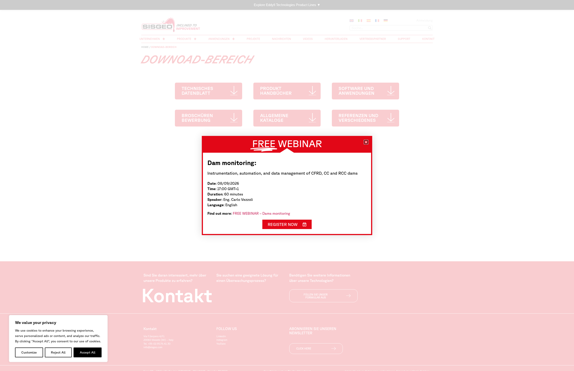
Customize (29, 352)
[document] (287, 185)
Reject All (58, 352)
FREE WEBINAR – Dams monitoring (261, 213)
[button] (366, 142)
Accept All (87, 352)
